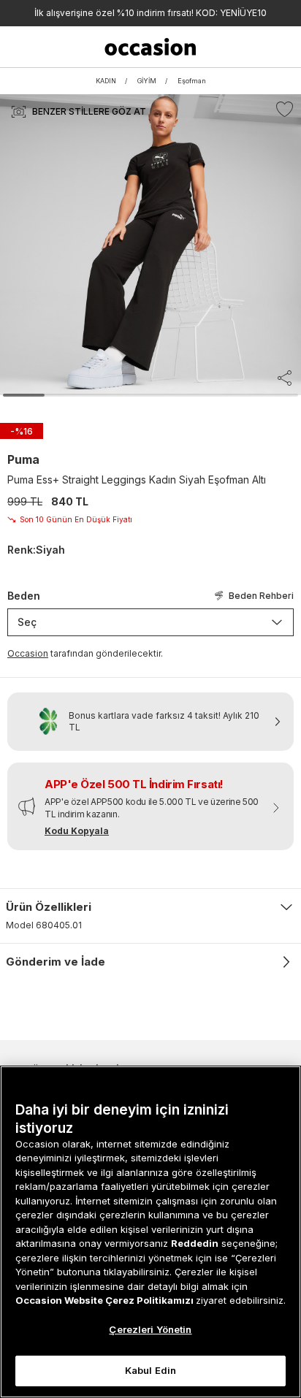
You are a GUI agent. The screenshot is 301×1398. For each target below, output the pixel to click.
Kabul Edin (150, 1370)
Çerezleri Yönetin (150, 1329)
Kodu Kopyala (77, 830)
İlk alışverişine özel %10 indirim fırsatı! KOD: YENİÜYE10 (150, 12)
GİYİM (146, 81)
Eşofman (192, 81)
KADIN (106, 81)
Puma (23, 459)
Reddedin (194, 1243)
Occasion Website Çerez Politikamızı (105, 1300)
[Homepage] (150, 46)
